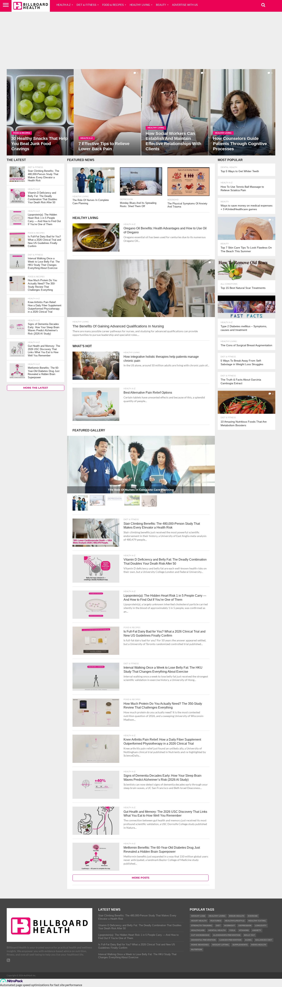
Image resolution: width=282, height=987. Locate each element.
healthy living (217, 916)
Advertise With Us (185, 4)
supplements (240, 944)
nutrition (196, 949)
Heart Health (199, 920)
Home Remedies (200, 944)
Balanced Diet (263, 940)
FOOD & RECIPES (113, 4)
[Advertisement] (141, 39)
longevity (260, 925)
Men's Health (258, 944)
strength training (201, 925)
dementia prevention (203, 940)
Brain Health (236, 916)
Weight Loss (198, 916)
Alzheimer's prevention (226, 935)
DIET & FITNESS (86, 4)
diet (218, 925)
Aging (248, 940)
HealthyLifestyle (235, 920)
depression (244, 925)
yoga (232, 930)
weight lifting (220, 944)
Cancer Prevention (230, 940)
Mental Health (217, 930)
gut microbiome (200, 935)
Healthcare (198, 930)
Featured (215, 920)
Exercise (253, 916)
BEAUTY (161, 4)
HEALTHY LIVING (140, 4)
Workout (229, 925)
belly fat (249, 935)
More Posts (140, 877)
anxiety (256, 930)
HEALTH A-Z (63, 4)
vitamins (244, 930)
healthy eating (257, 920)
